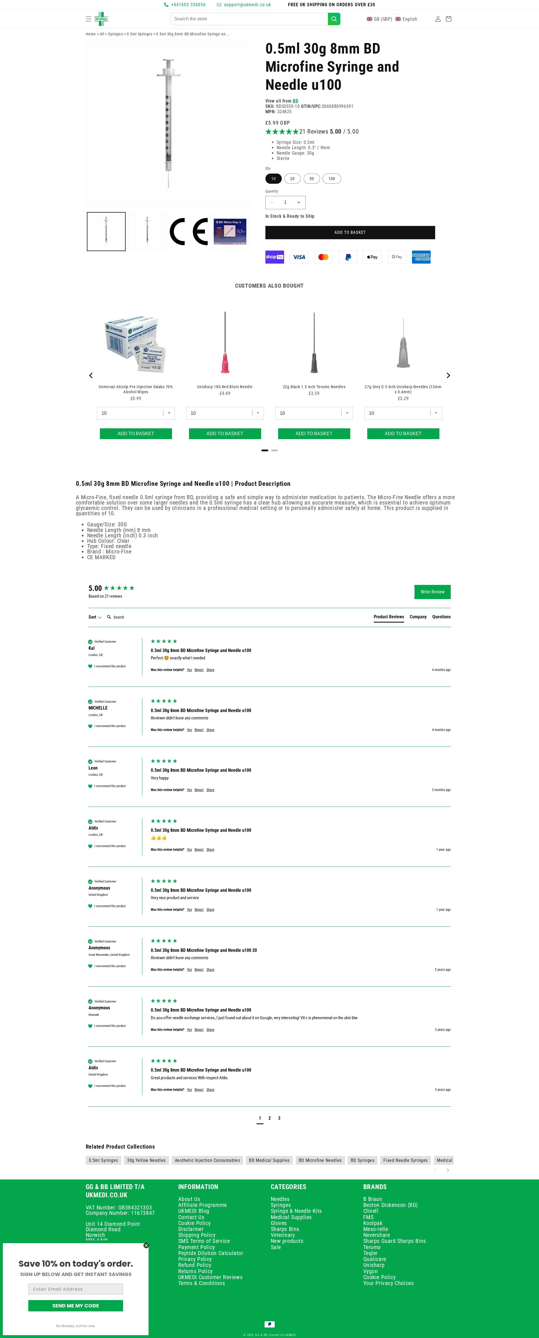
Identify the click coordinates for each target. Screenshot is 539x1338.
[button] (88, 19)
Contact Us (191, 1217)
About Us (189, 1200)
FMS (368, 1217)
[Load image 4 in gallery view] (230, 231)
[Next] (448, 375)
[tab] (389, 618)
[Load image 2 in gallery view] (147, 231)
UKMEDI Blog (194, 1211)
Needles (280, 1200)
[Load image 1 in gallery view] (106, 231)
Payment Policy (196, 1247)
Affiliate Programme (202, 1205)
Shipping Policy (197, 1235)
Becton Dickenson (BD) (390, 1205)
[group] (118, 588)
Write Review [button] (432, 592)
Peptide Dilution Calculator (210, 1253)
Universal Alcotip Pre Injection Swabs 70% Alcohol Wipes (136, 389)
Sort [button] (93, 617)
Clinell (371, 1211)
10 (273, 178)
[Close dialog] (146, 1245)
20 (292, 178)
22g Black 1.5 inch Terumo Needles (314, 386)
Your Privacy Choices (388, 1283)
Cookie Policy (194, 1223)
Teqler (370, 1253)
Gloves (279, 1223)
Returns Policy (195, 1271)
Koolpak (373, 1223)
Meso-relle (375, 1229)
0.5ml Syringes (139, 34)
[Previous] (91, 375)
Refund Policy (194, 1265)
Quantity (271, 191)
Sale (276, 1247)
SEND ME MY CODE (75, 1305)
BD (295, 101)
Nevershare (376, 1235)
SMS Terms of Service (204, 1241)
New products (287, 1241)
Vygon (370, 1271)
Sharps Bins (285, 1229)
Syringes (115, 34)
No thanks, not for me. (76, 1326)
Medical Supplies (291, 1217)
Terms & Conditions (201, 1283)
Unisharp (374, 1265)
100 (331, 178)
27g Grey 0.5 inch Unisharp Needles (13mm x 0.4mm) (403, 389)
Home (91, 34)
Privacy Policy (195, 1259)
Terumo (372, 1247)
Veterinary (283, 1235)
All (102, 34)
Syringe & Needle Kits (296, 1211)
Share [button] (210, 670)
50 (312, 178)
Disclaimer (191, 1229)
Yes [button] (189, 670)
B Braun (372, 1200)
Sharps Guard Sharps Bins (394, 1241)
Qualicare (374, 1259)
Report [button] (199, 670)
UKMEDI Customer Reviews (210, 1277)
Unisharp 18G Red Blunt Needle (225, 386)
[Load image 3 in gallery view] (188, 231)
